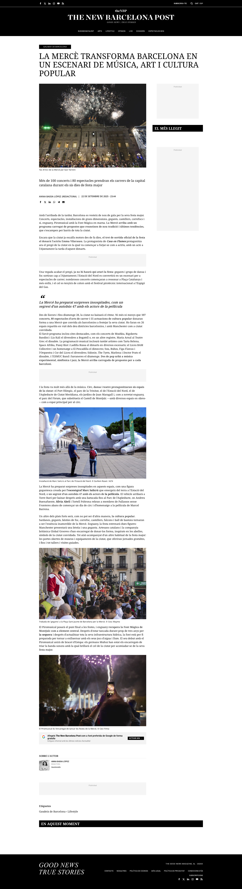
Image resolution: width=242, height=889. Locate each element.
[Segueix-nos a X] (45, 3)
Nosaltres (121, 871)
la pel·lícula (112, 494)
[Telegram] (58, 202)
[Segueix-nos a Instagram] (54, 3)
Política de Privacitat (174, 871)
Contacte (108, 871)
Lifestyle (73, 811)
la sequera (45, 634)
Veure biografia (56, 767)
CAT (196, 3)
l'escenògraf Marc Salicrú (82, 490)
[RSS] (62, 3)
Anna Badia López (50, 196)
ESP (201, 3)
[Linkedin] (49, 202)
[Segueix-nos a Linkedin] (49, 3)
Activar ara (134, 738)
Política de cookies (139, 871)
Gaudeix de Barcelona (55, 46)
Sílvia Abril (63, 501)
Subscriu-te (180, 3)
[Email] (63, 202)
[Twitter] (45, 202)
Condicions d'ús (195, 871)
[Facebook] (40, 202)
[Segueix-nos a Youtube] (58, 3)
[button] (192, 3)
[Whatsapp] (54, 202)
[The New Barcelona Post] (61, 869)
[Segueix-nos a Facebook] (40, 3)
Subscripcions (196, 875)
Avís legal (156, 871)
